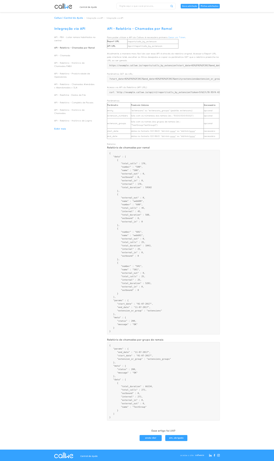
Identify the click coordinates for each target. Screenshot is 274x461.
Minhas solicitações (209, 6)
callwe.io (199, 455)
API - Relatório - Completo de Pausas (73, 102)
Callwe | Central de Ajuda (68, 18)
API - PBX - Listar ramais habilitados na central (74, 39)
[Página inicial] (63, 6)
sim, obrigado (176, 438)
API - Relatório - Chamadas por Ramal (74, 48)
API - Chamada (62, 55)
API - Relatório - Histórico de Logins (73, 120)
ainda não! (150, 438)
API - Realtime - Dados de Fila (70, 95)
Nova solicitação (189, 6)
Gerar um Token (176, 37)
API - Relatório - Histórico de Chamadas (69, 111)
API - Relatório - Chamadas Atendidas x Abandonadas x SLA (74, 86)
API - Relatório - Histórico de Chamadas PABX (69, 64)
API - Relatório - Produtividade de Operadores (72, 75)
